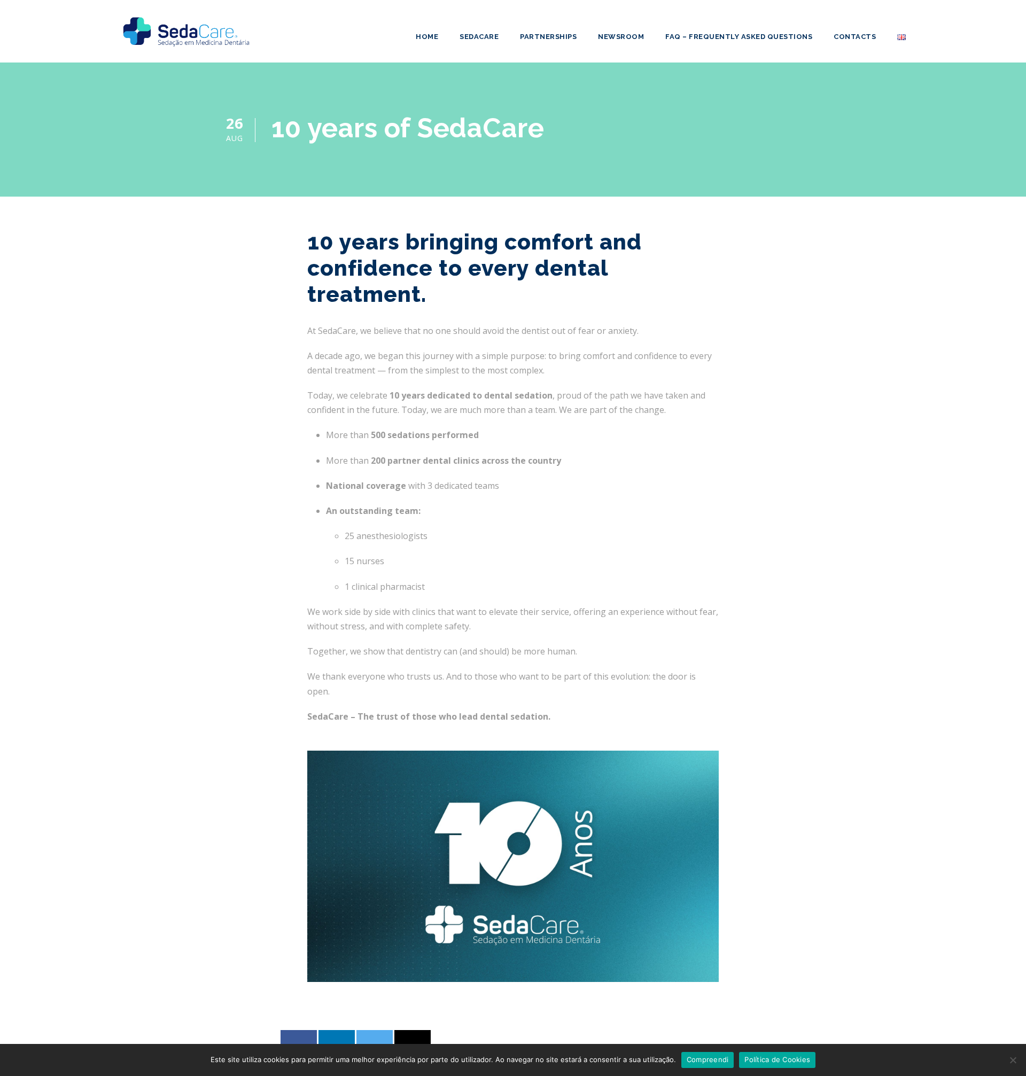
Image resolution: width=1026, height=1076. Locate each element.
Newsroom (621, 37)
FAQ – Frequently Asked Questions (738, 37)
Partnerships (548, 37)
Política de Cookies (777, 1059)
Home (427, 37)
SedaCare (479, 37)
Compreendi (708, 1059)
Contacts (855, 37)
